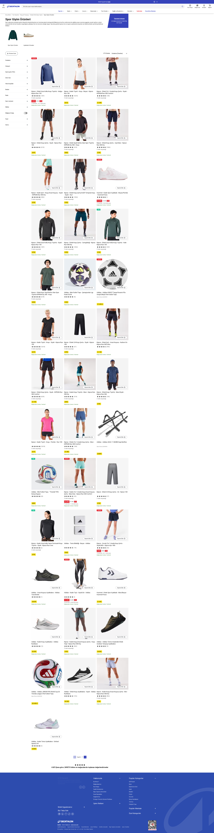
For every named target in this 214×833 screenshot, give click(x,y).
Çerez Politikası (93, 827)
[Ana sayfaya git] (13, 6)
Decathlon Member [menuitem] (150, 11)
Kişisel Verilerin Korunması (73, 827)
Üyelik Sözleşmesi (98, 789)
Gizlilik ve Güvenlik (103, 827)
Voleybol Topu (133, 804)
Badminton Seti (133, 786)
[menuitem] (61, 11)
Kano (130, 784)
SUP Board (132, 781)
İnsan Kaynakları (97, 794)
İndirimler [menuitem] (139, 11)
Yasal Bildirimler (85, 827)
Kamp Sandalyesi (133, 799)
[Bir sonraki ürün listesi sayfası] (85, 757)
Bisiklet (131, 791)
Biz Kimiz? (96, 781)
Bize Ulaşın (96, 786)
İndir (109, 2)
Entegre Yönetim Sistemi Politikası (102, 799)
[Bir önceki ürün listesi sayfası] (74, 757)
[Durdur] (154, 2)
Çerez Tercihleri (125, 827)
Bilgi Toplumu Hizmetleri (99, 791)
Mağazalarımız (97, 784)
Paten (130, 794)
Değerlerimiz (96, 796)
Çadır (130, 789)
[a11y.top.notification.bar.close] (157, 2)
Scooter (131, 796)
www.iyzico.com (74, 824)
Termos (131, 801)
